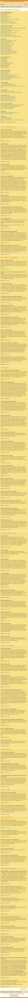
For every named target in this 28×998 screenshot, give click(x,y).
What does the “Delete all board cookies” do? (9, 23)
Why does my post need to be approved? (8, 53)
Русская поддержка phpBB (14, 994)
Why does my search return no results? (8, 97)
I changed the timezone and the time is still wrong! (10, 30)
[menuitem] (3, 4)
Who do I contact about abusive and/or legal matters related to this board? (13, 120)
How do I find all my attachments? (7, 113)
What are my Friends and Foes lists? (7, 91)
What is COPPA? (4, 14)
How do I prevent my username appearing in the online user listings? (13, 28)
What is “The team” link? (5, 79)
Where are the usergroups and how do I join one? (10, 75)
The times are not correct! (5, 29)
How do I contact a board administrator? (8, 122)
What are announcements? (6, 64)
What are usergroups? (5, 73)
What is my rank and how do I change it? (8, 35)
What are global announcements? (7, 62)
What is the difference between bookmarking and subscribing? (12, 104)
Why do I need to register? (5, 13)
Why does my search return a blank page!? (9, 98)
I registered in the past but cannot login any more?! (10, 19)
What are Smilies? (4, 60)
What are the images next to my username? (9, 32)
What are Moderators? (5, 72)
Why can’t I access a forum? (6, 47)
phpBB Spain (15, 995)
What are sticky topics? (5, 65)
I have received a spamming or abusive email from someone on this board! (13, 87)
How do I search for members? (6, 99)
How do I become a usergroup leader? (8, 76)
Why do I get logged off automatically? (8, 21)
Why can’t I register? (4, 16)
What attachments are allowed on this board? (9, 112)
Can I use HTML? (4, 59)
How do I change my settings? (6, 27)
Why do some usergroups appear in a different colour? (11, 77)
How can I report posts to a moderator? (8, 50)
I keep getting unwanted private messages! (9, 84)
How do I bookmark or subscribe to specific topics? (10, 106)
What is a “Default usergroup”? (6, 78)
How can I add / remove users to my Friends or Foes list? (11, 92)
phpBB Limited (7, 939)
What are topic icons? (5, 67)
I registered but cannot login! (6, 17)
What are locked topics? (5, 66)
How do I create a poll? (5, 43)
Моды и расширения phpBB (14, 996)
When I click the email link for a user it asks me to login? (11, 36)
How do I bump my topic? (5, 54)
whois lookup (3, 963)
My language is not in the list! (6, 31)
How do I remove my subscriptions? (7, 108)
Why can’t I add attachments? (6, 48)
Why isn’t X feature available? (6, 118)
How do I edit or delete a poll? (6, 46)
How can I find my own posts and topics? (8, 100)
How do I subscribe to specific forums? (8, 107)
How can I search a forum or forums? (7, 96)
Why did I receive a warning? (6, 49)
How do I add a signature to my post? (7, 42)
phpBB (16, 311)
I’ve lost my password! (5, 20)
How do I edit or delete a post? (6, 41)
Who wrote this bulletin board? (6, 117)
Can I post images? (4, 61)
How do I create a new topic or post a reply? (9, 40)
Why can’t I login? (4, 18)
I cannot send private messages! (7, 83)
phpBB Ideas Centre (5, 951)
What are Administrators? (5, 71)
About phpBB (9, 941)
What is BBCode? (4, 58)
